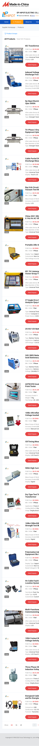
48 (21, 725)
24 (12, 725)
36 (16, 725)
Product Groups (11, 33)
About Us (28, 22)
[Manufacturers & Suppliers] (15, 4)
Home (6, 22)
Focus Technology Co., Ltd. (27, 737)
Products (18, 22)
